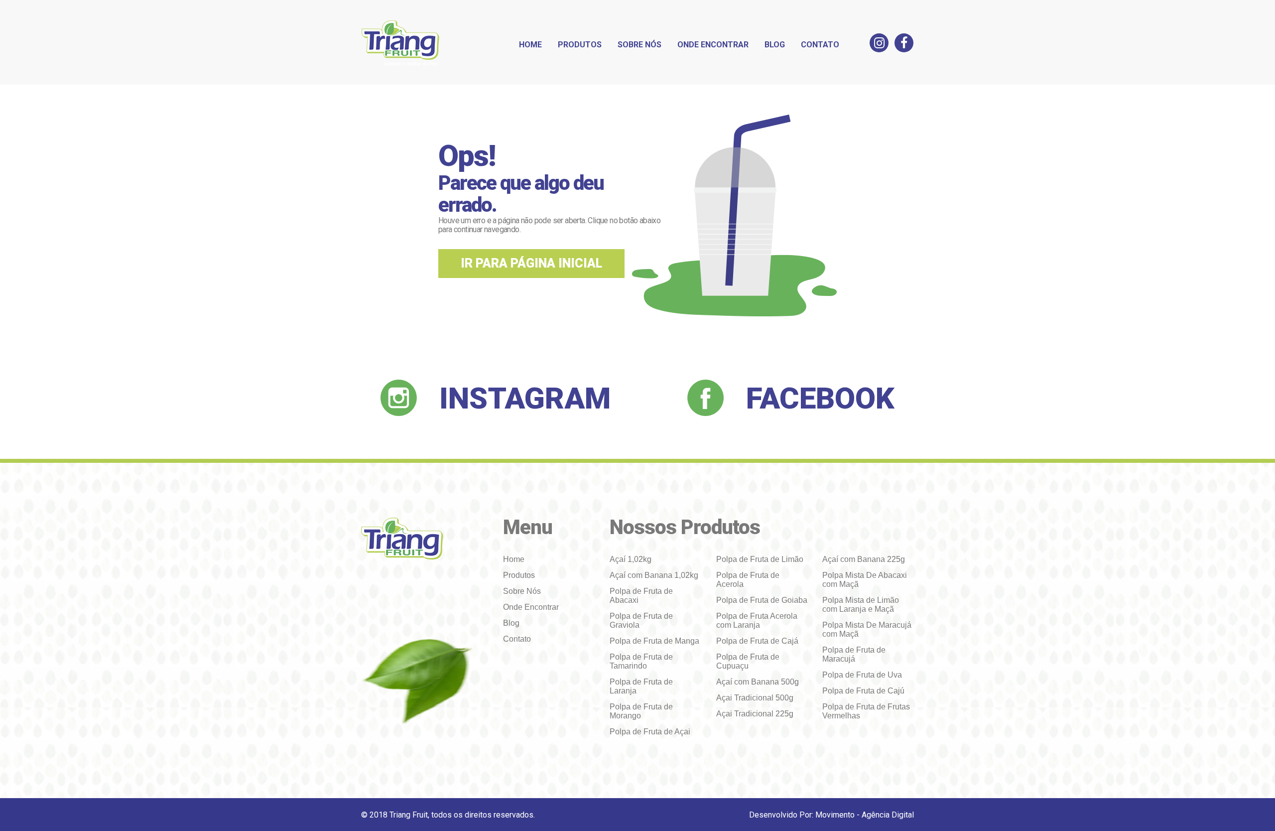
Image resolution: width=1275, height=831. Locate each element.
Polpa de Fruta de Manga (654, 641)
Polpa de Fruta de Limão (759, 559)
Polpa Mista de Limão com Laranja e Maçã (860, 604)
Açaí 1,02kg (630, 559)
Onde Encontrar (713, 44)
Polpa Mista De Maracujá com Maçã (866, 629)
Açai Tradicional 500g (754, 697)
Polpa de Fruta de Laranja (641, 686)
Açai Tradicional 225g (754, 713)
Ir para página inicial (531, 263)
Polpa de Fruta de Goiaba (761, 600)
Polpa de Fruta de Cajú (863, 691)
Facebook (820, 398)
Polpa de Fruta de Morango (641, 711)
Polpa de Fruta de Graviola (641, 620)
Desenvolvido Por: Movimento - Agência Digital (831, 815)
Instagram (525, 398)
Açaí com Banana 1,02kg (654, 575)
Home (530, 44)
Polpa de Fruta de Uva (862, 675)
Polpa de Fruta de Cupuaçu (747, 661)
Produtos (580, 44)
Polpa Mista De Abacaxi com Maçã (864, 579)
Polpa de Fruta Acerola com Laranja (756, 620)
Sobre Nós (639, 44)
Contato (820, 44)
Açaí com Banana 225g (863, 559)
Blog (775, 44)
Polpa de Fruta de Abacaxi (641, 595)
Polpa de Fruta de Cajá (757, 641)
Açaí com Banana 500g (757, 682)
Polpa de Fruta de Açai (650, 731)
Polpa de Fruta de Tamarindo (641, 661)
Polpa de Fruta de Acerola (747, 579)
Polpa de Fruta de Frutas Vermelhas (866, 711)
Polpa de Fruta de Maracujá (854, 654)
